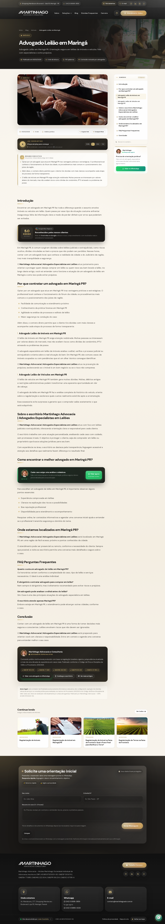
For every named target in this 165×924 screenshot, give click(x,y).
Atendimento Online (135, 13)
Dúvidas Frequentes (89, 13)
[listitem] (131, 3)
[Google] (137, 873)
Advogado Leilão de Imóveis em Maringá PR (129, 96)
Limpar (27, 833)
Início (21, 30)
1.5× (103, 144)
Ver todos (140, 711)
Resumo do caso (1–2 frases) (32, 805)
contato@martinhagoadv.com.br (119, 901)
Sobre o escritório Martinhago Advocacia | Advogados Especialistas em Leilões (130, 110)
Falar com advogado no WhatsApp (37, 676)
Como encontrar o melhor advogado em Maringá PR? (129, 118)
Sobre (56, 13)
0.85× (88, 144)
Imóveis (34, 30)
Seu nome (25, 793)
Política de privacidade (110, 919)
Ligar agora (69, 905)
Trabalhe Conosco (136, 865)
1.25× (97, 144)
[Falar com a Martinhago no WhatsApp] (158, 917)
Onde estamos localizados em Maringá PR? (130, 125)
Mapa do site (124, 919)
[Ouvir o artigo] (23, 144)
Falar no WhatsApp (132, 169)
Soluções (66, 13)
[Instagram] (125, 873)
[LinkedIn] (131, 873)
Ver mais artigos (86, 676)
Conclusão (123, 135)
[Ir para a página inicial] (33, 13)
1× (93, 144)
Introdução (123, 84)
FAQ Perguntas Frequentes (129, 131)
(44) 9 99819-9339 (73, 908)
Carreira (104, 13)
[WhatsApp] (144, 873)
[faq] (116, 13)
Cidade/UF (87, 793)
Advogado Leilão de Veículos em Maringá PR (129, 102)
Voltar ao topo (139, 919)
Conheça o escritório (65, 676)
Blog (76, 13)
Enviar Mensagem (132, 826)
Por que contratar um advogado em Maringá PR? (131, 90)
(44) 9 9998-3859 (72, 901)
